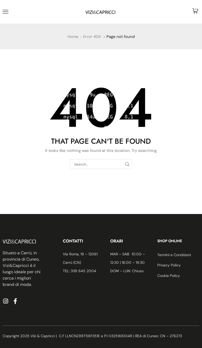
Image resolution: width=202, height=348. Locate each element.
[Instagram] (5, 301)
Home (73, 36)
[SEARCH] (127, 164)
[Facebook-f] (15, 301)
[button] (5, 11)
